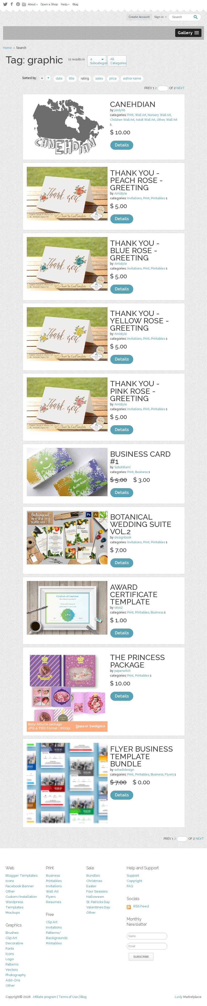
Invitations (134, 198)
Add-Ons (13, 980)
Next (180, 88)
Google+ (24, 4)
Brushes (12, 933)
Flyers (169, 774)
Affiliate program (44, 997)
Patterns (12, 964)
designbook (123, 537)
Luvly (179, 997)
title (71, 78)
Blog (83, 997)
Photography (16, 975)
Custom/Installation (21, 897)
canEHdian (133, 104)
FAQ (130, 886)
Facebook (11, 4)
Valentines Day (98, 907)
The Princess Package (137, 661)
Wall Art (140, 115)
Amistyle (120, 193)
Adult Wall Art (145, 120)
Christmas (94, 881)
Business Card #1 (140, 458)
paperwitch (122, 671)
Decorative (14, 943)
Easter (91, 886)
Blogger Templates (21, 875)
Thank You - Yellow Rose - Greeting (139, 320)
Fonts (10, 948)
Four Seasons (97, 891)
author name (132, 78)
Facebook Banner (20, 886)
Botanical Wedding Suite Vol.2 (140, 524)
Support (133, 875)
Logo (10, 959)
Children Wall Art (122, 120)
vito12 (118, 607)
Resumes (53, 902)
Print (130, 115)
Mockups (13, 912)
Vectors (12, 970)
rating (85, 78)
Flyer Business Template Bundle (141, 756)
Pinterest (18, 4)
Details (122, 145)
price (113, 78)
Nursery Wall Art (159, 115)
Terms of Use (68, 997)
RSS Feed (141, 906)
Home (7, 48)
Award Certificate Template (134, 594)
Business (141, 472)
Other (161, 120)
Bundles (93, 875)
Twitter (5, 4)
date (59, 78)
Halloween (95, 897)
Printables (158, 198)
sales (99, 78)
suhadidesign (124, 769)
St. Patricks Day (98, 902)
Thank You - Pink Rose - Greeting (135, 391)
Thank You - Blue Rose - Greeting (135, 250)
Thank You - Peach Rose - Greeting (136, 180)
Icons (10, 881)
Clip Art (11, 938)
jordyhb (119, 110)
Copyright (134, 881)
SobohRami (122, 467)
